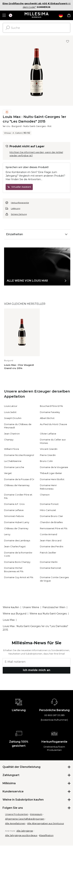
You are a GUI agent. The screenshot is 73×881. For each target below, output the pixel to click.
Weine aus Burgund (14, 613)
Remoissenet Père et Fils (53, 528)
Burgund (16, 126)
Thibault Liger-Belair (51, 473)
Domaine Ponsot (49, 504)
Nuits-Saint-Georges (34, 126)
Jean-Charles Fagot (15, 546)
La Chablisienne (12, 461)
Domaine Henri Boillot (52, 479)
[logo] (36, 15)
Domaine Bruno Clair (51, 516)
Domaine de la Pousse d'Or (19, 479)
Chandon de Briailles (51, 522)
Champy (8, 439)
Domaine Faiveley (50, 412)
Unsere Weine (30, 607)
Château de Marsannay (17, 485)
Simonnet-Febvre (14, 516)
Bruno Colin (46, 461)
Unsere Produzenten (16, 814)
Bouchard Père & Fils (51, 406)
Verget (8, 473)
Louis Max (9, 619)
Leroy (7, 534)
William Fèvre (11, 449)
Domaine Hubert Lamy (16, 522)
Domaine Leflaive (14, 510)
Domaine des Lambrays (17, 540)
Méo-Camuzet (48, 510)
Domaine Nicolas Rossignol (19, 455)
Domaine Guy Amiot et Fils (18, 577)
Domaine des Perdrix (51, 546)
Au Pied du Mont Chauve (53, 424)
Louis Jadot (10, 412)
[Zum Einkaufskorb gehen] (69, 15)
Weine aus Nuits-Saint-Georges (48, 613)
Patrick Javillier (48, 552)
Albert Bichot (47, 418)
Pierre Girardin (48, 455)
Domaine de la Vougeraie (54, 467)
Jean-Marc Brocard (50, 540)
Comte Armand (48, 534)
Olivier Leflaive (48, 433)
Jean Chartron (12, 433)
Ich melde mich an (36, 670)
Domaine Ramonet (50, 568)
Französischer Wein (53, 607)
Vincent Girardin (48, 449)
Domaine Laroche (14, 467)
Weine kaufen (11, 607)
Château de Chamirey (16, 528)
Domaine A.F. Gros (14, 504)
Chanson (45, 494)
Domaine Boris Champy (17, 562)
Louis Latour (10, 406)
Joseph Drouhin (12, 418)
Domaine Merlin (49, 562)
